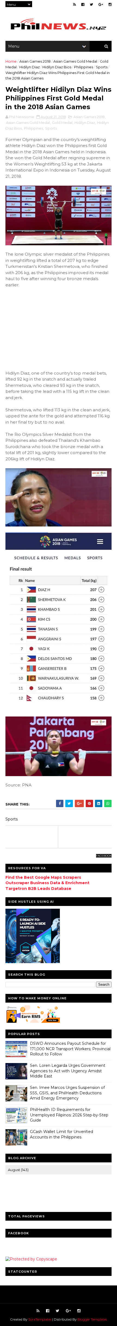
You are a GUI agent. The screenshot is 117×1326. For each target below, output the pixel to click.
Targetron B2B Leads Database (38, 888)
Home (11, 61)
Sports (101, 67)
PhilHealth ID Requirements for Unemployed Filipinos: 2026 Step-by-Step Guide (69, 1115)
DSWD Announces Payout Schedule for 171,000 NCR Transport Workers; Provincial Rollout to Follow (70, 1048)
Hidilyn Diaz (29, 67)
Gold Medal (62, 122)
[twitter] (91, 4)
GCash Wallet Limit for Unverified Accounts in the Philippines (61, 1134)
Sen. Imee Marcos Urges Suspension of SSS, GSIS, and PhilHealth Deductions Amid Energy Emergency (67, 1093)
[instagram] (110, 4)
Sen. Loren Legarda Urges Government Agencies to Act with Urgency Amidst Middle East (67, 1071)
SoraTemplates (39, 1319)
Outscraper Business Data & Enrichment (47, 882)
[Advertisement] (46, 328)
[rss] (74, 4)
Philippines (83, 67)
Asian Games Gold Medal (75, 61)
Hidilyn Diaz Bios (56, 67)
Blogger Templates (92, 1319)
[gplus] (100, 4)
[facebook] (82, 4)
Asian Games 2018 (35, 61)
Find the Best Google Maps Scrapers (43, 877)
